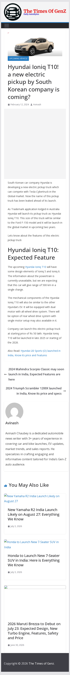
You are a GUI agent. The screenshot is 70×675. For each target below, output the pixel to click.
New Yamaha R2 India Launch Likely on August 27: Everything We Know (33, 514)
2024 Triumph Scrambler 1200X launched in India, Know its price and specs (34, 390)
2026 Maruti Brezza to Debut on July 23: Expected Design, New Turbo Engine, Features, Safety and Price (34, 630)
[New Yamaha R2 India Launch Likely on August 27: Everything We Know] (35, 496)
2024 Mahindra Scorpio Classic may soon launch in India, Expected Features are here (36, 374)
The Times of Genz (41, 663)
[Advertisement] (35, 144)
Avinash (37, 104)
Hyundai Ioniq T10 (35, 267)
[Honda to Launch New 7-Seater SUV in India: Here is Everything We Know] (35, 542)
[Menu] (6, 25)
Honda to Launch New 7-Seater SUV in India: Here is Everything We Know (34, 560)
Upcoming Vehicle (18, 58)
